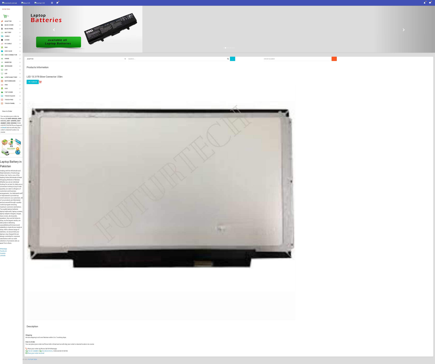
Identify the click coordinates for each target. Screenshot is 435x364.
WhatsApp (3, 249)
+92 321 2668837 (33, 351)
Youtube (2, 253)
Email (4, 127)
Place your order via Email (36, 353)
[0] (8, 16)
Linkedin (3, 255)
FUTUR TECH (32, 359)
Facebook (3, 251)
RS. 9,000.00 (33, 82)
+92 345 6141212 (46, 351)
